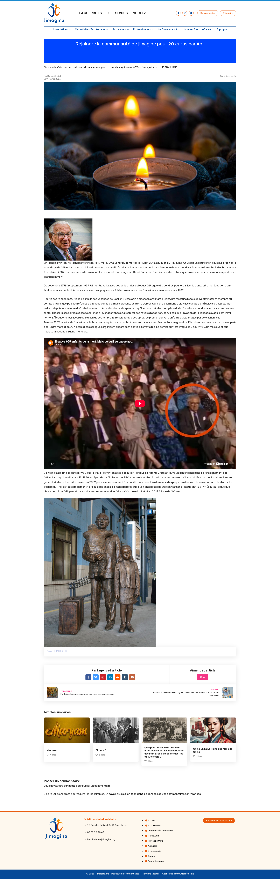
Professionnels (142, 29)
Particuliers (119, 29)
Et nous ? (101, 750)
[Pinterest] (103, 677)
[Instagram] (184, 13)
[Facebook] (88, 677)
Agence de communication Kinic (178, 873)
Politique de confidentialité (125, 873)
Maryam (52, 750)
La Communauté (167, 29)
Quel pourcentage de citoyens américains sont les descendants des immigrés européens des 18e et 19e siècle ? (164, 752)
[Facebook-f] (178, 13)
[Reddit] (117, 677)
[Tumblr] (125, 677)
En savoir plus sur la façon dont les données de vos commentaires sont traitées (153, 794)
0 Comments (230, 76)
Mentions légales (150, 873)
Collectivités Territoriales (90, 29)
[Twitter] (191, 13)
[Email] (132, 677)
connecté (69, 785)
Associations (60, 29)
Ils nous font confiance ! (198, 29)
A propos (222, 29)
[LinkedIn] (110, 677)
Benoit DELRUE (54, 76)
